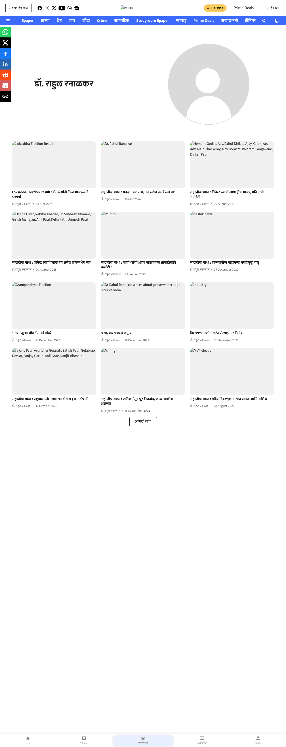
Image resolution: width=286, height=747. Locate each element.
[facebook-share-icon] (5, 56)
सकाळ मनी (229, 21)
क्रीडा (86, 21)
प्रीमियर (250, 21)
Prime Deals (244, 8)
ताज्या (45, 21)
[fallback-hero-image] (54, 164)
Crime (102, 21)
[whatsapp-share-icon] (5, 35)
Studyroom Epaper (152, 21)
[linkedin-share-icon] (5, 67)
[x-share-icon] (5, 45)
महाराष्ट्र (181, 21)
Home (28, 743)
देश (59, 21)
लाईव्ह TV (202, 743)
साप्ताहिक (121, 21)
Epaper (28, 21)
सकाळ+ (258, 743)
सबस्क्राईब (217, 8)
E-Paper (84, 743)
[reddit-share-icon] (5, 77)
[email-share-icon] (5, 88)
